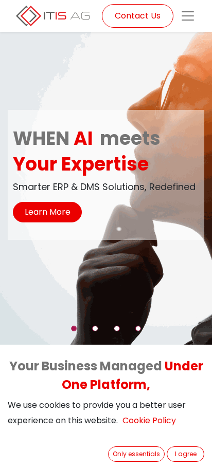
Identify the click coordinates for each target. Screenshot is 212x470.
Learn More (47, 212)
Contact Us (138, 16)
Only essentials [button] (136, 453)
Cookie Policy (149, 420)
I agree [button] (186, 453)
